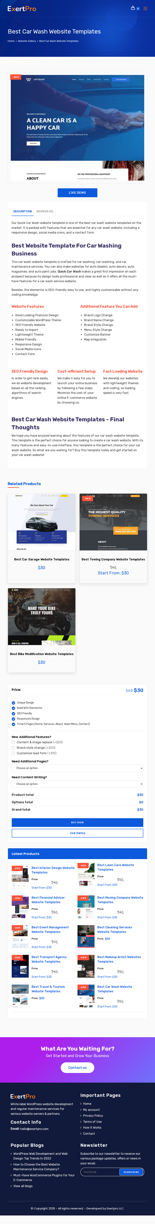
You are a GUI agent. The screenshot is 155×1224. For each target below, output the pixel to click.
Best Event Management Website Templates (50, 930)
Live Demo (77, 192)
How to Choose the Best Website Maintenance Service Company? (36, 1167)
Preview (42, 532)
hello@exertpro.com (34, 1129)
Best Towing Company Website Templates (113, 559)
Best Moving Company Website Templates (120, 900)
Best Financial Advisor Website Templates (48, 900)
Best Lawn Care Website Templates (115, 867)
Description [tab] (22, 211)
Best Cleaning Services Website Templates (114, 930)
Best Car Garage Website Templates (41, 559)
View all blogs (23, 1186)
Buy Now (41, 544)
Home (87, 1104)
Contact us (77, 1068)
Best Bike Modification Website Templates (42, 654)
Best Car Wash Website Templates (59, 41)
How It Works (92, 1127)
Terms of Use (92, 1121)
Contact (89, 1133)
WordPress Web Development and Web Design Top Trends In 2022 (40, 1156)
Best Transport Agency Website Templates (49, 959)
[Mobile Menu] (144, 8)
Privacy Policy (93, 1115)
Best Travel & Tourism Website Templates (48, 989)
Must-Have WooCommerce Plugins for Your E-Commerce (44, 1177)
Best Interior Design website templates (53, 870)
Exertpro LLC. (115, 1208)
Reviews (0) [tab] (44, 211)
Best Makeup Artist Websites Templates (119, 959)
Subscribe (131, 1172)
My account (91, 1110)
